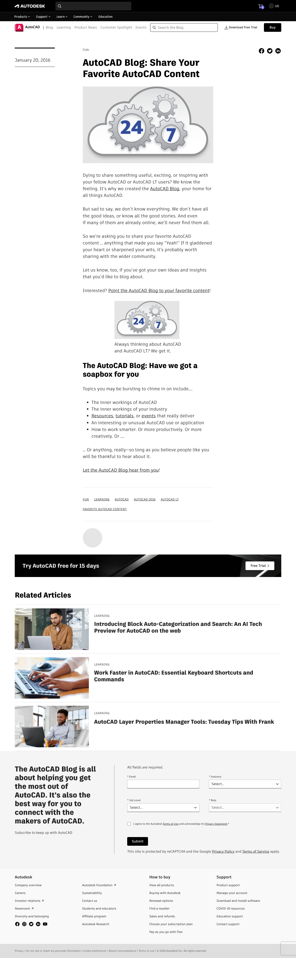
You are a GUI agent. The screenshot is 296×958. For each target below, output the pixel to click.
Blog (49, 27)
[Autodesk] (30, 6)
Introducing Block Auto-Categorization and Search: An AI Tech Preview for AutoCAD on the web (178, 627)
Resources (102, 416)
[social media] (31, 924)
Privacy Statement (216, 824)
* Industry (215, 777)
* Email (131, 777)
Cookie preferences (94, 951)
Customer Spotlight (116, 27)
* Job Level (134, 800)
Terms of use (146, 951)
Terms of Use (171, 824)
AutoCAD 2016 (145, 499)
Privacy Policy (223, 851)
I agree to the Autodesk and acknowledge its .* (181, 826)
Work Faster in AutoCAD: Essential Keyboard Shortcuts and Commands (173, 676)
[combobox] (93, 6)
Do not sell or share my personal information (53, 951)
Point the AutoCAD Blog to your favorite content (159, 291)
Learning (64, 27)
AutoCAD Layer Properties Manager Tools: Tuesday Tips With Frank (184, 721)
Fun (86, 499)
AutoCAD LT (170, 499)
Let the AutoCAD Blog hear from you (121, 470)
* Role (212, 800)
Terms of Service (255, 851)
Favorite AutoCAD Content (105, 509)
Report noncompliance (122, 951)
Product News (85, 27)
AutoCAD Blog (164, 189)
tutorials (124, 416)
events (148, 416)
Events (140, 27)
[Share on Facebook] (261, 51)
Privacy (19, 951)
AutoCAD (121, 499)
